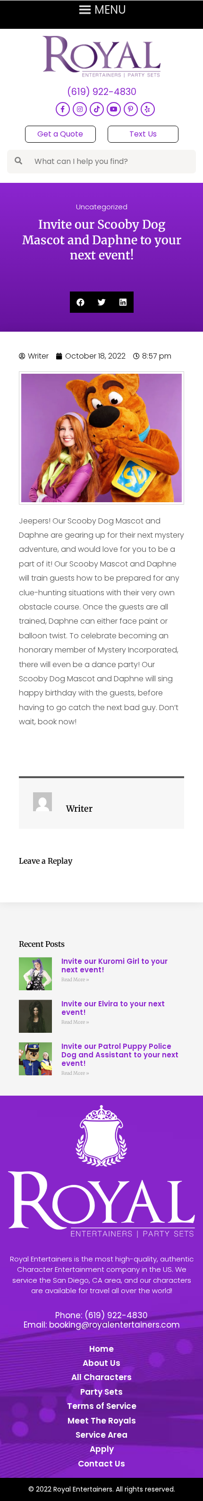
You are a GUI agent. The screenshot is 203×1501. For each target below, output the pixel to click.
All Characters (101, 1377)
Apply (102, 1449)
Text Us (143, 134)
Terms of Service (101, 1406)
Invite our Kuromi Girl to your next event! (114, 965)
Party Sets (101, 1392)
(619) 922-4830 (101, 92)
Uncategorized (101, 207)
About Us (101, 1363)
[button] (80, 302)
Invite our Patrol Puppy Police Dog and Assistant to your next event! (119, 1054)
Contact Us (101, 1463)
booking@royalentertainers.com (114, 1324)
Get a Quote (60, 134)
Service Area (101, 1435)
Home (101, 1349)
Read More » (75, 980)
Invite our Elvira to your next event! (113, 1008)
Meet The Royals (102, 1420)
